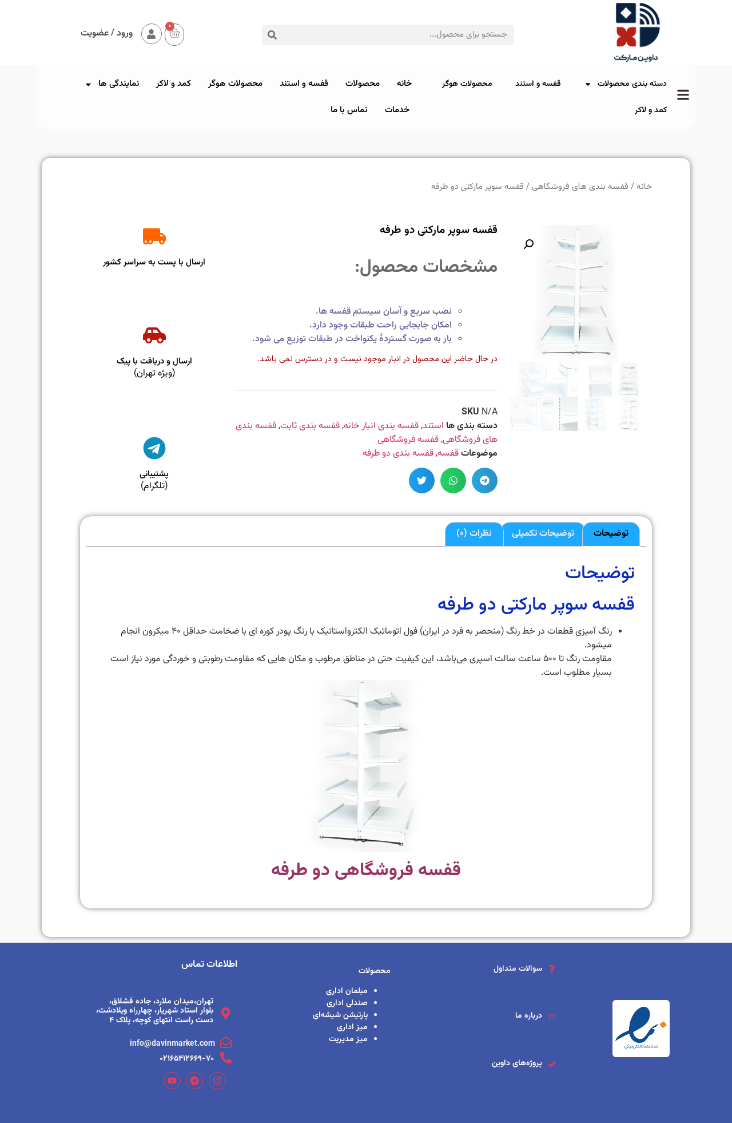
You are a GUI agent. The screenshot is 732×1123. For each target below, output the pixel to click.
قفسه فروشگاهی (408, 440)
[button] (485, 480)
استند (433, 426)
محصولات (362, 83)
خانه (404, 83)
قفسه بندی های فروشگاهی (580, 186)
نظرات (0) (474, 534)
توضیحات (611, 534)
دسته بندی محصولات (632, 84)
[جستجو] (272, 35)
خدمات (397, 110)
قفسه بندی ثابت (310, 426)
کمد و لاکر (651, 110)
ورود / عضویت (107, 33)
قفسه (448, 453)
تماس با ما (349, 110)
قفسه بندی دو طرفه (398, 453)
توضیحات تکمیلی (543, 534)
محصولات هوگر (467, 84)
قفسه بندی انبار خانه (381, 426)
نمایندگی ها (118, 83)
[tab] (611, 534)
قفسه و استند (538, 84)
